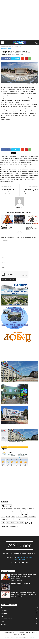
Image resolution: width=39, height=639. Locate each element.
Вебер (23, 508)
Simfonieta (27, 506)
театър (12, 522)
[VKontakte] (23, 562)
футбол (21, 522)
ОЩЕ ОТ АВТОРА (26, 212)
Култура (3, 624)
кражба (8, 516)
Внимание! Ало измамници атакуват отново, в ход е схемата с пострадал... (24, 593)
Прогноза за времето (19, 223)
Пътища (3, 223)
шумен (29, 522)
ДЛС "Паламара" (30, 508)
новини (4, 519)
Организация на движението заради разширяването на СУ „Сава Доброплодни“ (6, 226)
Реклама (23, 634)
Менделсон (4, 511)
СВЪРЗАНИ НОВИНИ (13, 212)
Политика (3, 621)
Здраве (3, 616)
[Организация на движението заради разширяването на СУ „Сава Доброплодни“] (7, 219)
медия (13, 516)
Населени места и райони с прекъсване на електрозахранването (9, 191)
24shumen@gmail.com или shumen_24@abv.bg (23, 558)
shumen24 (20, 506)
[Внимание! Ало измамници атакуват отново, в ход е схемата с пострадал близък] (32, 219)
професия (31, 519)
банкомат (29, 511)
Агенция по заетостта (7, 508)
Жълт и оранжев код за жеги (19, 225)
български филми (6, 513)
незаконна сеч (32, 516)
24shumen (6, 506)
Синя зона (17, 511)
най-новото (24, 516)
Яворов (23, 511)
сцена (3, 522)
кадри (3, 516)
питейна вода (17, 519)
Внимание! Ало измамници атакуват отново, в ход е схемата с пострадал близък (31, 227)
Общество (6, 46)
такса (7, 522)
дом (2, 46)
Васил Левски (17, 508)
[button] (36, 43)
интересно (31, 513)
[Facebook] (12, 562)
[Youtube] (27, 562)
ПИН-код (11, 511)
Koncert (14, 506)
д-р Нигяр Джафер (16, 513)
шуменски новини (10, 526)
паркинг (10, 519)
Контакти (16, 634)
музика (18, 516)
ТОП (9, 48)
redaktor (4, 54)
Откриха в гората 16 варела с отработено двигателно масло (30, 191)
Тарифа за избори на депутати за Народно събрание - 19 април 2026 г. (19, 632)
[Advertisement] (19, 20)
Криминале (29, 223)
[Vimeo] (20, 562)
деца (24, 513)
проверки (24, 519)
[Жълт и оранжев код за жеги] (19, 219)
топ (17, 522)
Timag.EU (32, 637)
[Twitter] (16, 562)
